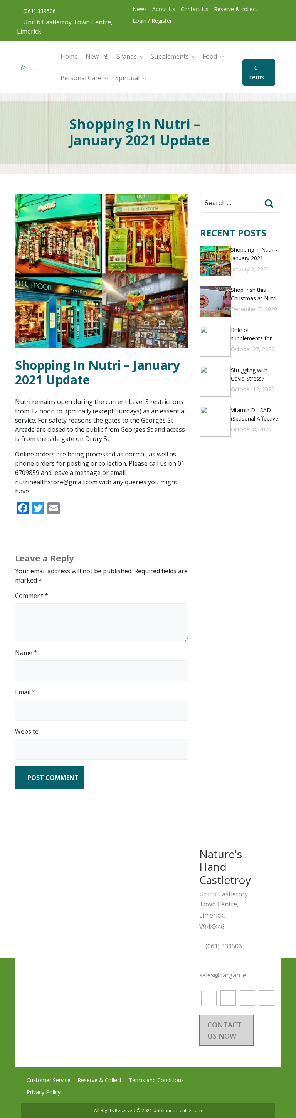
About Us (163, 9)
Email (25, 692)
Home (69, 56)
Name (26, 652)
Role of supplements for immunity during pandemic (251, 335)
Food (210, 56)
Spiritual (127, 78)
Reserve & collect (235, 9)
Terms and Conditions (156, 1080)
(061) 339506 (39, 11)
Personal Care (81, 78)
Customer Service (49, 1080)
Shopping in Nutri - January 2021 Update (254, 255)
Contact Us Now (224, 1030)
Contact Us (195, 9)
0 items (256, 72)
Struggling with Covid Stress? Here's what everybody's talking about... (254, 375)
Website (27, 731)
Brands (126, 56)
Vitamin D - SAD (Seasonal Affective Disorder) (254, 415)
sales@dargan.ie (223, 975)
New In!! (97, 56)
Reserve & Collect (99, 1080)
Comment (31, 595)
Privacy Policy (44, 1092)
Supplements (170, 56)
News (140, 9)
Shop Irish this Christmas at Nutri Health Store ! (253, 295)
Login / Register (152, 20)
